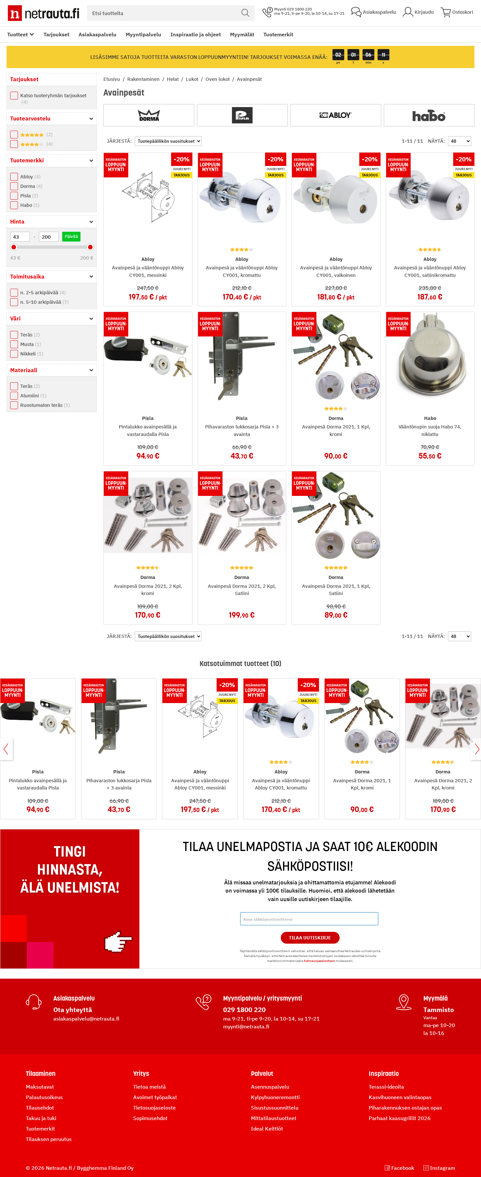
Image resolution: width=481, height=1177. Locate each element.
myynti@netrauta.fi (246, 1026)
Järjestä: (119, 141)
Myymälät (242, 34)
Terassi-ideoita (386, 1086)
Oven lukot (218, 79)
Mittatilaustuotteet (273, 1118)
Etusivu (112, 79)
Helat (173, 79)
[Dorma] (148, 115)
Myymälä (435, 998)
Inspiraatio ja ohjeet (195, 34)
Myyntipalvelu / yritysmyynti (262, 998)
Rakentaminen (144, 79)
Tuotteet (17, 34)
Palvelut (262, 1073)
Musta (30, 344)
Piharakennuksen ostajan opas (405, 1107)
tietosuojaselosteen (319, 961)
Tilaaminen (41, 1073)
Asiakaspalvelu (97, 34)
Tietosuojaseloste (154, 1107)
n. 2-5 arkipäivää (42, 292)
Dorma (30, 186)
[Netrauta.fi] (43, 13)
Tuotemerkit (278, 34)
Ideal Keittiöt (267, 1128)
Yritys (141, 1073)
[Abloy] (335, 115)
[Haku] (245, 13)
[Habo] (429, 115)
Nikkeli (31, 354)
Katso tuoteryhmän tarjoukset (53, 98)
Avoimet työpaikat (155, 1097)
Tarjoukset (56, 34)
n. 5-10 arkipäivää (43, 302)
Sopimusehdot (150, 1118)
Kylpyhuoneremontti (275, 1097)
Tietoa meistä (149, 1086)
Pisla (28, 195)
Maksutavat (40, 1086)
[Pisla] (242, 115)
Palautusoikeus (44, 1097)
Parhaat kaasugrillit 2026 (400, 1118)
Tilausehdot (40, 1107)
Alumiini (32, 395)
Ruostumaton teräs (44, 405)
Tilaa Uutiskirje (310, 938)
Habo (29, 205)
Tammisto (438, 1009)
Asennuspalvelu (270, 1086)
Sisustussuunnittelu (274, 1107)
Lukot (193, 79)
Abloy (29, 176)
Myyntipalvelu (143, 34)
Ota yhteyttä (72, 1009)
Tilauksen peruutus (49, 1139)
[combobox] (171, 13)
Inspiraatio (384, 1073)
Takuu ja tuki (41, 1118)
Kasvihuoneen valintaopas (400, 1097)
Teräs (29, 335)
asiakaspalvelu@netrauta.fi (86, 1018)
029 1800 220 (244, 1009)
